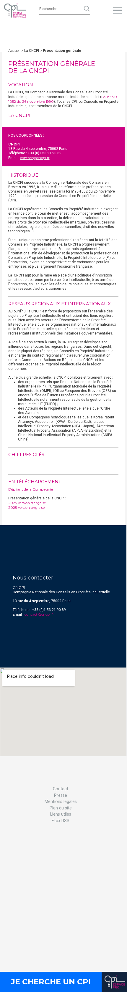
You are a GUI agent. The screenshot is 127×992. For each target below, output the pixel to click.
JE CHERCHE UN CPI (51, 981)
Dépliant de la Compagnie (30, 489)
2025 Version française (27, 503)
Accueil (14, 50)
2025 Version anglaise (26, 507)
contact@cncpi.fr (35, 157)
